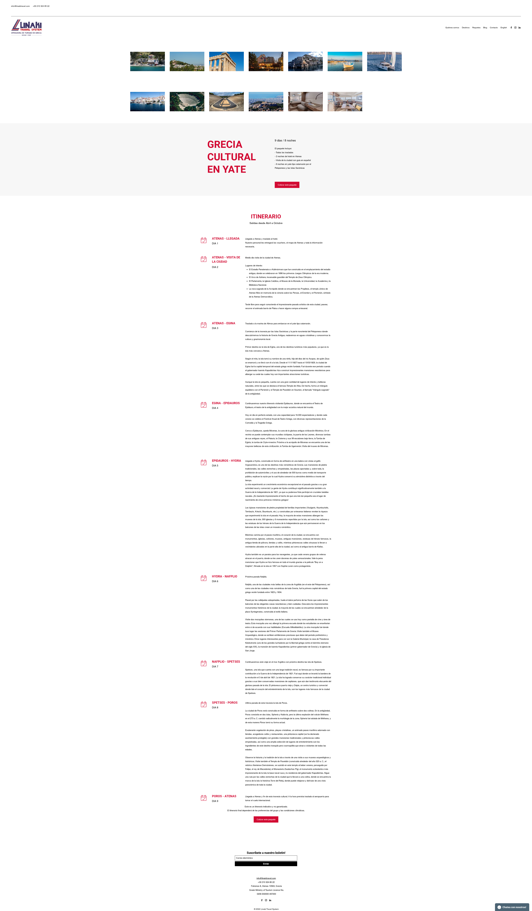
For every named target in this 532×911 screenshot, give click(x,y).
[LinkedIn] (519, 27)
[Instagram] (515, 27)
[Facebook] (511, 27)
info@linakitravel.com (20, 6)
